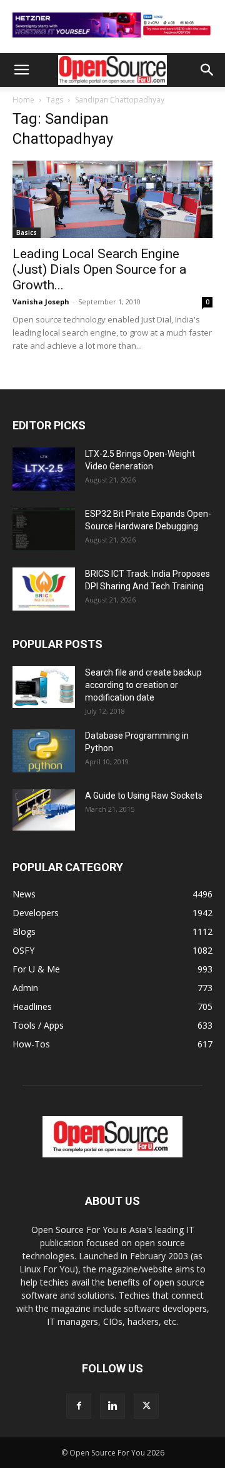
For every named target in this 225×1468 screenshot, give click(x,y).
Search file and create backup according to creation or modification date (143, 684)
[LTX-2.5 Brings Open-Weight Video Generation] (43, 469)
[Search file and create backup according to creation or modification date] (43, 687)
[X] (146, 1406)
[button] (21, 70)
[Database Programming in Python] (43, 750)
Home (23, 99)
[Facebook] (78, 1406)
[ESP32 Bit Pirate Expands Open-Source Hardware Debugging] (43, 529)
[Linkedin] (112, 1406)
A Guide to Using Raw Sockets (143, 796)
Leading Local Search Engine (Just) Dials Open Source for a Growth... (99, 269)
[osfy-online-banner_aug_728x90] (112, 40)
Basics (26, 232)
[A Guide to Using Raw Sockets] (43, 810)
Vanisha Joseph (40, 301)
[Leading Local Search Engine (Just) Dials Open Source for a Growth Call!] (112, 199)
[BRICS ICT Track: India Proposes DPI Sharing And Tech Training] (43, 589)
